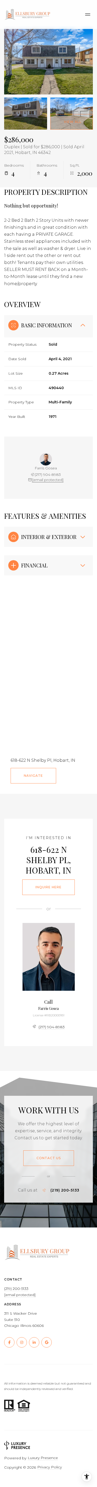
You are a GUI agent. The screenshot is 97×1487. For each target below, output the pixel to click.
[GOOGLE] (46, 1342)
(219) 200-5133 (64, 1190)
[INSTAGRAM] (22, 1342)
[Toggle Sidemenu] (88, 14)
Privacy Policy (49, 1467)
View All (72, 122)
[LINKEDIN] (34, 1342)
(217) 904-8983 (48, 474)
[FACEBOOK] (9, 1342)
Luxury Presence (43, 1457)
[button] (48, 1158)
